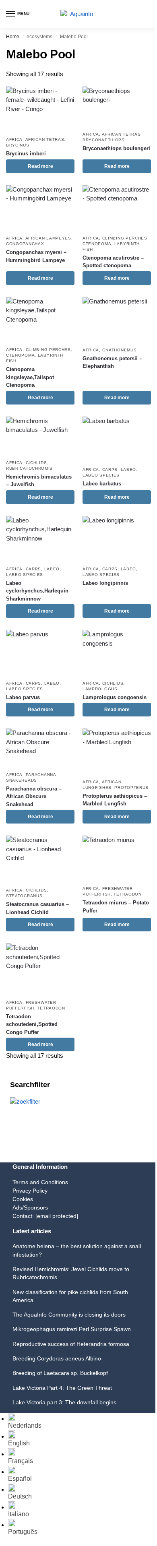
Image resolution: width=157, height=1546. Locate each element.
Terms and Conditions (40, 1182)
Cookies (22, 1199)
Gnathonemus (119, 350)
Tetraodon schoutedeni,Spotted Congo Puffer (32, 1024)
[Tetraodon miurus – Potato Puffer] (117, 858)
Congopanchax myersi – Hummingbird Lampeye (36, 256)
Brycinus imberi (26, 154)
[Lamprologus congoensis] (117, 652)
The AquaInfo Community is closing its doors (69, 1314)
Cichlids (36, 462)
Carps (110, 469)
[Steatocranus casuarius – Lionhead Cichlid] (40, 859)
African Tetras (44, 139)
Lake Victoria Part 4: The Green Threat (62, 1388)
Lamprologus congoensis (115, 697)
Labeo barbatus (102, 484)
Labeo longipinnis (105, 583)
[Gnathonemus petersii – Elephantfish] (117, 320)
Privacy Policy (30, 1190)
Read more (40, 166)
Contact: (45, 1216)
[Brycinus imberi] (40, 109)
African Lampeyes (48, 238)
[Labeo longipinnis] (117, 538)
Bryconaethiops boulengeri (116, 148)
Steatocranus (24, 896)
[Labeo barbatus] (117, 439)
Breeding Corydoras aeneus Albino (56, 1358)
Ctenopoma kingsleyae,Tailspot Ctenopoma (30, 377)
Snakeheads (21, 780)
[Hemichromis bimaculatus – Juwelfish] (40, 436)
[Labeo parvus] (40, 652)
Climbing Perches (124, 238)
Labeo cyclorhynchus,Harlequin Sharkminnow (37, 591)
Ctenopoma (97, 243)
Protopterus (131, 787)
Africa (14, 139)
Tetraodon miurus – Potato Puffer (116, 907)
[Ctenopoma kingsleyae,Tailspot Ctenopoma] (40, 320)
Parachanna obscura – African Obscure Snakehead (34, 796)
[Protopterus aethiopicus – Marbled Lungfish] (117, 751)
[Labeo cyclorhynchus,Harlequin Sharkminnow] (40, 538)
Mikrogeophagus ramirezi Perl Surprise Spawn (71, 1329)
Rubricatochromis (29, 468)
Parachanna (41, 774)
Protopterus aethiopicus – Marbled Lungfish (115, 800)
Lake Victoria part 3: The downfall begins (64, 1402)
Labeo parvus (23, 697)
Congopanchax (25, 243)
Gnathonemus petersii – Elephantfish (112, 362)
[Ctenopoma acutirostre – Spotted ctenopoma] (117, 208)
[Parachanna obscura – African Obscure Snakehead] (40, 748)
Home (12, 36)
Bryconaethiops (104, 140)
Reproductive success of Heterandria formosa (70, 1344)
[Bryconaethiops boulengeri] (117, 107)
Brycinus (17, 145)
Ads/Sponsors (30, 1207)
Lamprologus (100, 689)
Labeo (128, 469)
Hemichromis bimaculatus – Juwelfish (39, 481)
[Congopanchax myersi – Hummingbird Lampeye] (40, 208)
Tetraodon (127, 894)
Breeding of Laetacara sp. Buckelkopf (60, 1373)
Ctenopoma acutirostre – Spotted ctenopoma (113, 262)
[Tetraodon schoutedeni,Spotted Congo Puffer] (40, 969)
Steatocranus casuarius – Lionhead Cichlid (37, 908)
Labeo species (101, 475)
